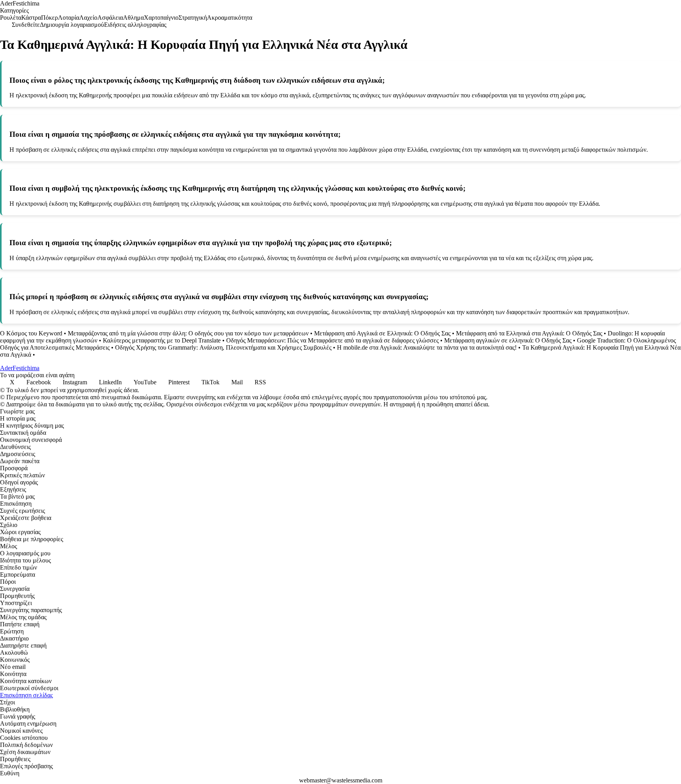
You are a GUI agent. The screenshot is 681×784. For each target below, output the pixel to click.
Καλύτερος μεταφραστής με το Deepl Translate (162, 340)
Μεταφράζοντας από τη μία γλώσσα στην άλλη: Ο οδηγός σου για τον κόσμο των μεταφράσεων (188, 333)
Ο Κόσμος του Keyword (31, 333)
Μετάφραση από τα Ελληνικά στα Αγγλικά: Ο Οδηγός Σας (529, 333)
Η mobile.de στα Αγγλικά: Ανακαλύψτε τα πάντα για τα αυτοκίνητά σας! (427, 347)
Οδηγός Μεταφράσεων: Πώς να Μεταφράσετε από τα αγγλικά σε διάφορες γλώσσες (332, 340)
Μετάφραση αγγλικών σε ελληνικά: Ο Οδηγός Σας (507, 340)
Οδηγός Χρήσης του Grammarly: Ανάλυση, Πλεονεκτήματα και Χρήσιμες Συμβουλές (223, 347)
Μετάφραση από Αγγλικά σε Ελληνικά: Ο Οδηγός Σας (382, 333)
